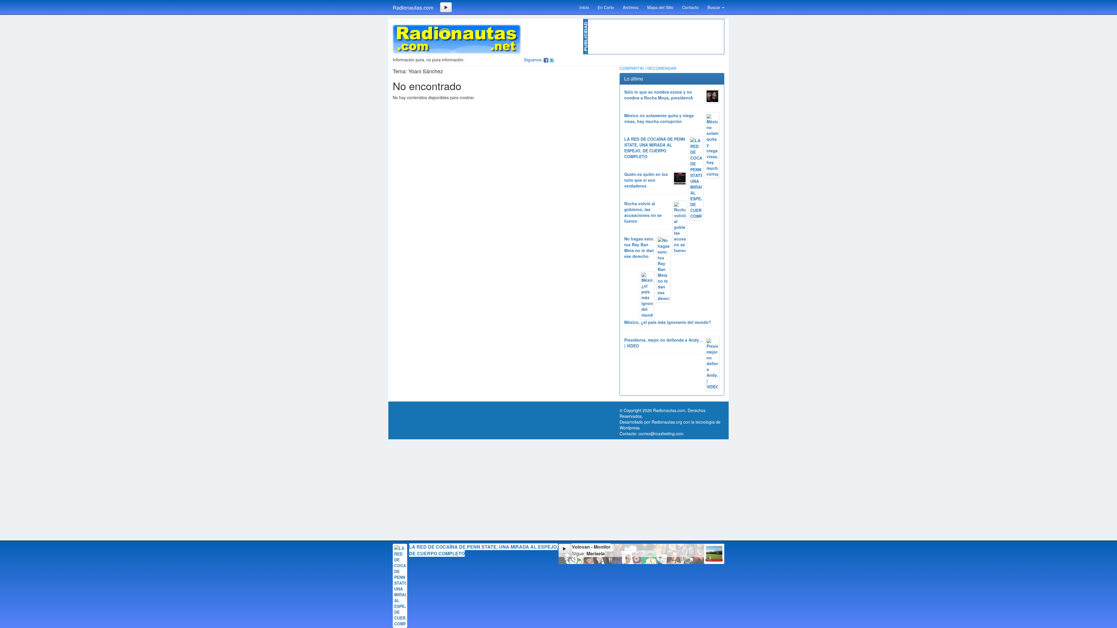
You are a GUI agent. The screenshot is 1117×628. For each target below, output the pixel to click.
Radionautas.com (413, 7)
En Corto (606, 7)
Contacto (690, 7)
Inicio (584, 7)
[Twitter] (551, 60)
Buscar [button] (714, 7)
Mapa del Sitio (660, 7)
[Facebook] (546, 60)
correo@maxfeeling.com (661, 433)
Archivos (630, 7)
